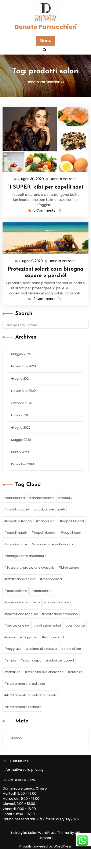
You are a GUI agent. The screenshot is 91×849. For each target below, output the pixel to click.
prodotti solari (58, 602)
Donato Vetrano (63, 179)
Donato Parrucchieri (45, 27)
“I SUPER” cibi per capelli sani (45, 187)
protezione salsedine (61, 614)
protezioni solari (48, 625)
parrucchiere (17, 590)
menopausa (52, 579)
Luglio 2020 (19, 415)
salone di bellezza (43, 648)
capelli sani (72, 532)
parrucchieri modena (23, 602)
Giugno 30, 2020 (31, 179)
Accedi (16, 738)
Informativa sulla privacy (23, 769)
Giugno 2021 (20, 378)
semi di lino (72, 648)
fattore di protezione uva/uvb (30, 567)
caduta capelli (18, 509)
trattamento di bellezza (26, 683)
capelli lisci (47, 521)
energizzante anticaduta (27, 556)
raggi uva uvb (54, 637)
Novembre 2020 (23, 390)
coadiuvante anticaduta (53, 544)
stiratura (14, 672)
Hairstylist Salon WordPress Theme (40, 832)
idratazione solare (21, 579)
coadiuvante (17, 544)
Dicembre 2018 (22, 464)
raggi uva (30, 637)
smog (11, 660)
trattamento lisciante (24, 707)
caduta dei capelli (51, 509)
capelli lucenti (73, 521)
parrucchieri (43, 590)
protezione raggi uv (22, 614)
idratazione (70, 567)
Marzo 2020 (20, 452)
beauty (66, 498)
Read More (44, 139)
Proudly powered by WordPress (45, 846)
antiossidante (43, 498)
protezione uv (18, 625)
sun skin (76, 672)
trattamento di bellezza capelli (31, 695)
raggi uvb (14, 648)
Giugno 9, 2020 (31, 261)
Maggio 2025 (21, 354)
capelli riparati (45, 532)
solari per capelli (61, 660)
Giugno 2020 (20, 427)
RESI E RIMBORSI (16, 761)
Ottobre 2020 (21, 403)
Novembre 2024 (23, 366)
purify (11, 637)
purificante (76, 625)
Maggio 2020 (21, 439)
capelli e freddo (19, 521)
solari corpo (32, 660)
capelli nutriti (17, 532)
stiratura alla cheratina (45, 672)
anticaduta (16, 498)
